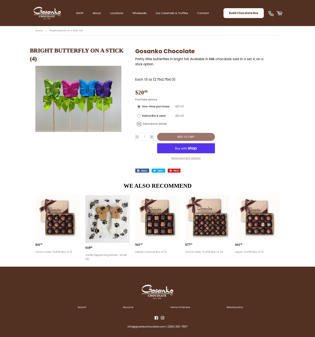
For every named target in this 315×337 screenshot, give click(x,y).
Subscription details (155, 124)
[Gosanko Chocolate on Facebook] (156, 318)
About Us (128, 307)
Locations (116, 13)
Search (82, 307)
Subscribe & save (154, 116)
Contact (203, 13)
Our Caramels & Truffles (172, 13)
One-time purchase (156, 106)
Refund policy (235, 307)
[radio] (139, 106)
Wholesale (139, 13)
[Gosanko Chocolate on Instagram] (162, 318)
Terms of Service (180, 307)
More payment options (186, 158)
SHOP (79, 13)
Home (39, 30)
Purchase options (146, 99)
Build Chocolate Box (243, 13)
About (97, 13)
